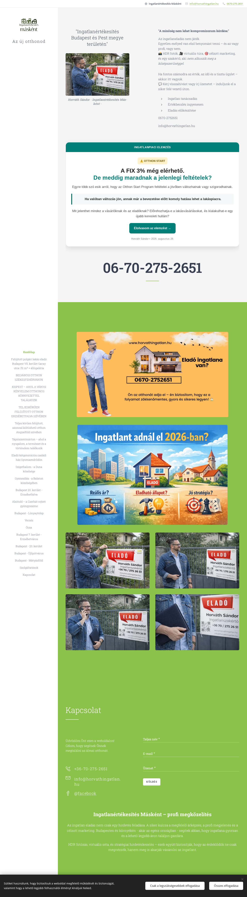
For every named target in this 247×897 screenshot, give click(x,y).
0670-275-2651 (235, 3)
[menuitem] (29, 352)
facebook (87, 793)
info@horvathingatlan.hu (204, 3)
